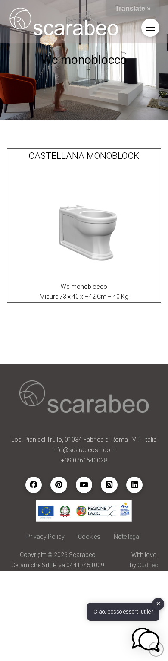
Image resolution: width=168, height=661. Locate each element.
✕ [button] (158, 604)
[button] (150, 28)
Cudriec (147, 565)
